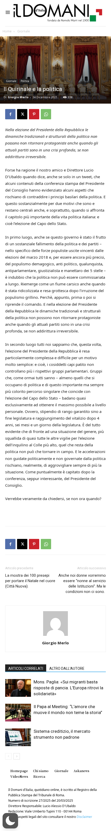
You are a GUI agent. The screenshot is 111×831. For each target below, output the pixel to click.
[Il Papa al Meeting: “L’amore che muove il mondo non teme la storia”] (18, 712)
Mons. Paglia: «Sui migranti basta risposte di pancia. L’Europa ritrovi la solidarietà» (68, 687)
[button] (10, 820)
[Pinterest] (34, 114)
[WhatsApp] (46, 114)
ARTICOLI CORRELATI (25, 668)
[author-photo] (55, 636)
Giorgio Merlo (18, 97)
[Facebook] (10, 114)
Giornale (23, 31)
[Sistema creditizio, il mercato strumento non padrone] (18, 737)
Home (7, 31)
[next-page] (16, 756)
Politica (25, 81)
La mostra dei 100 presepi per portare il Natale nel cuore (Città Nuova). (30, 581)
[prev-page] (8, 756)
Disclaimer (84, 817)
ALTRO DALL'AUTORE (66, 668)
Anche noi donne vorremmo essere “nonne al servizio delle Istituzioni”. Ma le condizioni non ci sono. (82, 583)
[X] (22, 114)
